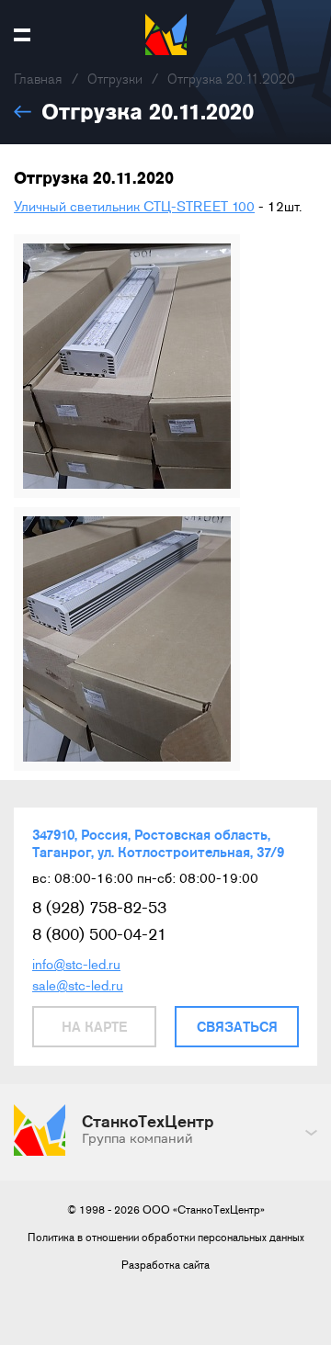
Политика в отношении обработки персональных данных (166, 1237)
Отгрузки (115, 79)
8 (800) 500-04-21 (99, 934)
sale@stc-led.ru (77, 986)
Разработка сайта (165, 1265)
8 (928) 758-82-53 (99, 908)
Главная (38, 79)
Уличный (40, 207)
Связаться (237, 1026)
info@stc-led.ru (76, 964)
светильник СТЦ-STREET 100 (160, 207)
